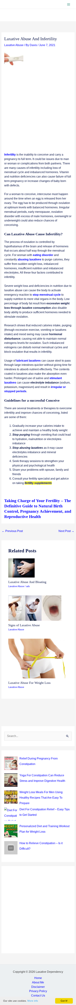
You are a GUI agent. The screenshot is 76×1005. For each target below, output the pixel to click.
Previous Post (12, 531)
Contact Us (38, 995)
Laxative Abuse (14, 45)
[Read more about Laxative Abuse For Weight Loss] (38, 658)
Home (38, 977)
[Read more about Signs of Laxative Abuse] (34, 607)
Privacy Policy (38, 991)
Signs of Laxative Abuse (24, 625)
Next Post (66, 531)
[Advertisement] (38, 113)
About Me (38, 982)
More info (32, 1000)
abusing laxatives (29, 259)
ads (28, 586)
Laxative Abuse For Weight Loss (29, 683)
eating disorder (43, 255)
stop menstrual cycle (47, 294)
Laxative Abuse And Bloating (27, 582)
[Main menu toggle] (68, 4)
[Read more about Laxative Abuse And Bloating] (21, 567)
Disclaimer (38, 986)
